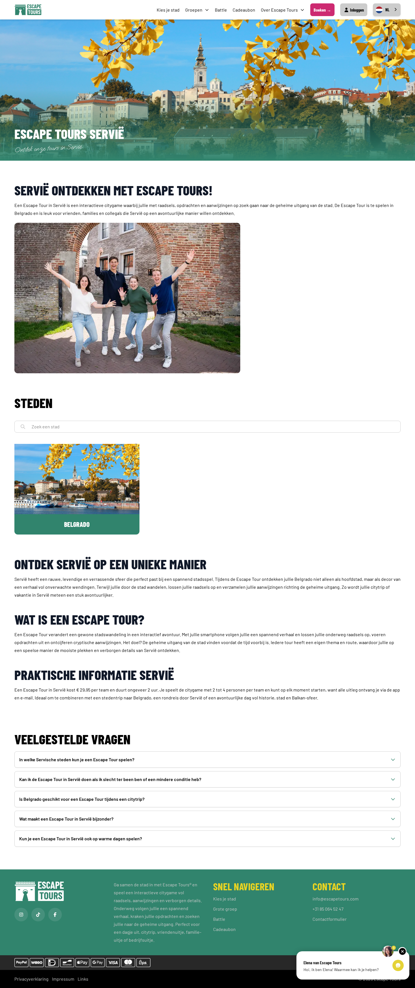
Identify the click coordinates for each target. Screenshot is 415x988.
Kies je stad (168, 9)
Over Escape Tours (279, 9)
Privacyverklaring (31, 979)
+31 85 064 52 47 (328, 908)
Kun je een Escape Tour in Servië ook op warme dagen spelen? (80, 838)
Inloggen (356, 9)
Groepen (193, 9)
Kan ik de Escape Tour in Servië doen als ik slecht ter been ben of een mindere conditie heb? (110, 779)
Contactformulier (330, 919)
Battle (221, 9)
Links (83, 979)
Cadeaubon (244, 9)
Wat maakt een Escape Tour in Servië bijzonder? (66, 818)
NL (387, 9)
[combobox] (387, 10)
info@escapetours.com (336, 898)
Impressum (63, 979)
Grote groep (225, 908)
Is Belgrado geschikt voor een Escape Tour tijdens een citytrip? (82, 799)
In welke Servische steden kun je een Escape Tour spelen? (76, 759)
